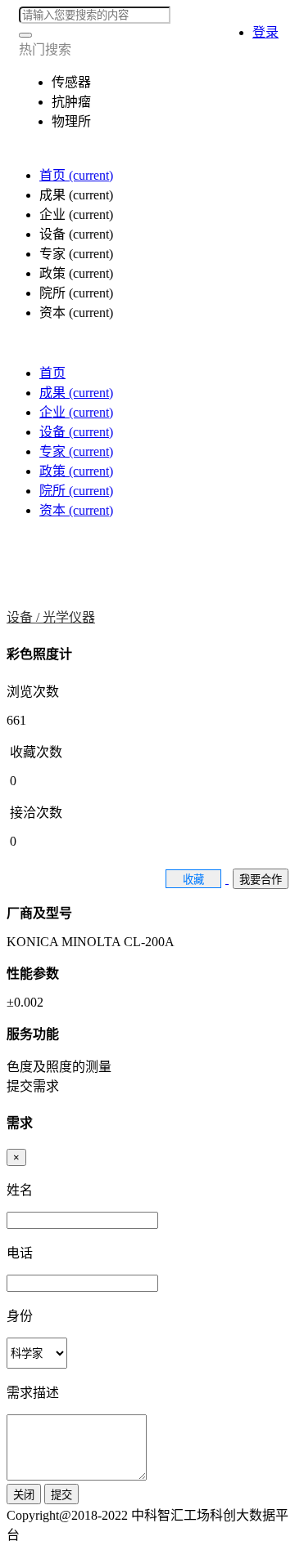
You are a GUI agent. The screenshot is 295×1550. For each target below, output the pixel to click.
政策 (76, 471)
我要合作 (260, 879)
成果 (76, 393)
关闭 (23, 1495)
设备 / (25, 617)
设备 (76, 432)
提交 (61, 1495)
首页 (76, 175)
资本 (76, 510)
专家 (76, 451)
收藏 (193, 879)
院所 (76, 491)
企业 (76, 412)
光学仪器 (69, 617)
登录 (265, 32)
